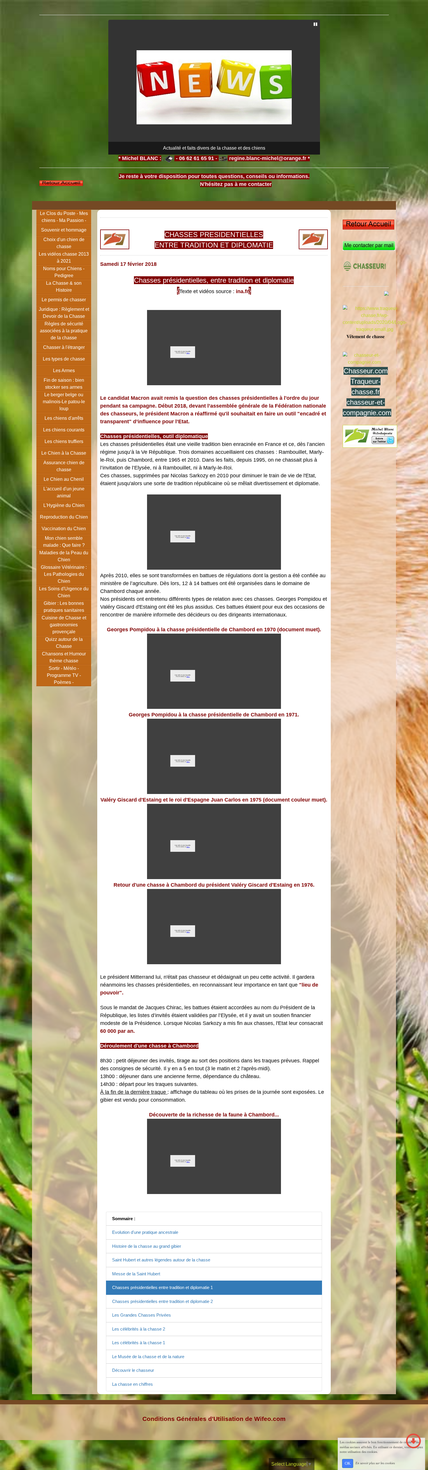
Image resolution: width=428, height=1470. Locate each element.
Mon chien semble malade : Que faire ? (64, 542)
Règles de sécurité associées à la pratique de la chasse (64, 330)
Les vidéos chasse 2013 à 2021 (64, 257)
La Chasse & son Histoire (64, 287)
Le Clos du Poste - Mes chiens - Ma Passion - (64, 217)
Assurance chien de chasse (63, 466)
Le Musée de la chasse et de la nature (148, 1356)
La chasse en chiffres (132, 1384)
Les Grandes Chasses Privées (141, 1315)
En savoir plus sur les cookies (375, 1463)
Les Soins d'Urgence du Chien (64, 592)
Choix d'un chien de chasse (63, 243)
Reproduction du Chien (64, 516)
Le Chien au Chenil (64, 479)
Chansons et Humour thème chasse (64, 657)
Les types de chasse (64, 358)
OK (348, 1463)
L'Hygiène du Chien (63, 505)
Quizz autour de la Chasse (64, 643)
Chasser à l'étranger (64, 347)
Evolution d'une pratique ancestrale (145, 1232)
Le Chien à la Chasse (63, 453)
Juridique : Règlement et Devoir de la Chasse (64, 313)
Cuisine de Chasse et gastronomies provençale (64, 624)
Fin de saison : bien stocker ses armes (64, 384)
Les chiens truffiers (64, 441)
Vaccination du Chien (64, 528)
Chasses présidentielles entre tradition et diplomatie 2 (162, 1301)
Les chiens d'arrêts (64, 418)
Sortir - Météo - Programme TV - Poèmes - (64, 675)
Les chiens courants (63, 429)
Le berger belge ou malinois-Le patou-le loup (64, 401)
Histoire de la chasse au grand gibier (146, 1246)
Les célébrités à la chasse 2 (138, 1328)
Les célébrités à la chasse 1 (138, 1342)
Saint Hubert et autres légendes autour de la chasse (161, 1259)
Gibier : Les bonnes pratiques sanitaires (64, 607)
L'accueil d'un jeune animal (63, 492)
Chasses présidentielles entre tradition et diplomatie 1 (162, 1287)
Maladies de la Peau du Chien (63, 556)
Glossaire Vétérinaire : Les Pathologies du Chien (64, 574)
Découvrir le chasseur (133, 1370)
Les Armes (64, 370)
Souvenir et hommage (63, 229)
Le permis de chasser (64, 299)
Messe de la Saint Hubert (136, 1273)
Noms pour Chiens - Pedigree (63, 272)
